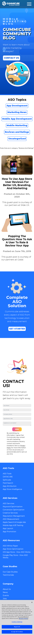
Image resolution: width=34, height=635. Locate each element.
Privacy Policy (23, 618)
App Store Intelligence (12, 489)
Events (6, 595)
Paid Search (8, 483)
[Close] (32, 602)
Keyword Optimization (12, 507)
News (5, 592)
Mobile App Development (17, 119)
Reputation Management (14, 516)
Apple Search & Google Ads (14, 522)
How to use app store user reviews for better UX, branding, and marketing (17, 183)
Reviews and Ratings (17, 132)
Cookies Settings (17, 622)
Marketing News (17, 112)
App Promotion (9, 532)
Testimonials (8, 575)
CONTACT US (11, 58)
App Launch (8, 528)
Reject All (17, 626)
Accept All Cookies (17, 631)
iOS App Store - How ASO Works (17, 552)
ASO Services (8, 503)
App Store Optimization (13, 549)
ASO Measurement (11, 519)
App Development (17, 105)
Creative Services (10, 513)
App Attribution (9, 486)
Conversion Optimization (13, 510)
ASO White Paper (10, 546)
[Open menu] (29, 4)
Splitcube (7, 480)
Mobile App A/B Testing (13, 525)
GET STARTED (17, 328)
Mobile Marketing (17, 125)
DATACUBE (8, 477)
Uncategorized (17, 138)
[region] (17, 617)
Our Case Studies (10, 572)
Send (17, 429)
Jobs (5, 599)
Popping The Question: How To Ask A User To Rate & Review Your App (17, 241)
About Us (7, 589)
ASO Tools (7, 474)
